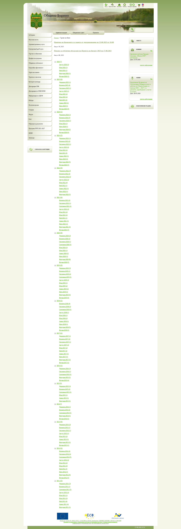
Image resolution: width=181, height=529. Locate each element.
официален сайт (63, 18)
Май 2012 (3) (63, 469)
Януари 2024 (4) (64, 132)
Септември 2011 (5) (65, 489)
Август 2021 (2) (64, 209)
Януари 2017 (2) (64, 362)
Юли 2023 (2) (63, 150)
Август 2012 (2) (64, 460)
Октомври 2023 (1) (65, 144)
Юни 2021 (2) (63, 215)
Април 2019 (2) (64, 289)
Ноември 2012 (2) (64, 451)
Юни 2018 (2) (63, 318)
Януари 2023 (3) (64, 165)
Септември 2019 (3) (65, 277)
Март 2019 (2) (63, 292)
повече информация (146, 65)
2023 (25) (59, 135)
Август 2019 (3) (64, 280)
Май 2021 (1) (63, 218)
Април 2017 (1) (64, 354)
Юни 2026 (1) (63, 67)
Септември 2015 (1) (65, 392)
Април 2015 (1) (64, 398)
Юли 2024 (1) (63, 123)
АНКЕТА (138, 40)
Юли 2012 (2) (63, 463)
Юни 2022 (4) (63, 182)
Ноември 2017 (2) (64, 339)
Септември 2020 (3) (65, 244)
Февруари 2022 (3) (65, 194)
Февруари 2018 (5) (65, 327)
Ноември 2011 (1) (64, 486)
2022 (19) (59, 168)
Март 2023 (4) (63, 159)
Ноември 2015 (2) (64, 389)
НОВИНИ (138, 49)
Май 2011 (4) (63, 501)
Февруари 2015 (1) (65, 401)
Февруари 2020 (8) (65, 259)
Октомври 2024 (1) (65, 120)
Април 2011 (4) (64, 504)
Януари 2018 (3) (64, 330)
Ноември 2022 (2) (64, 174)
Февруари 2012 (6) (65, 475)
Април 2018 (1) (64, 321)
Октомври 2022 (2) (65, 177)
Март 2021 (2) (63, 224)
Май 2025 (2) (63, 100)
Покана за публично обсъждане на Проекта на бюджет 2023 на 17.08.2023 (82, 51)
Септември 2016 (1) (65, 374)
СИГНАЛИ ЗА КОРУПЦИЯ (42, 149)
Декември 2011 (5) (65, 483)
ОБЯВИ (138, 77)
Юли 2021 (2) (63, 212)
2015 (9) (59, 383)
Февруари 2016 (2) (65, 377)
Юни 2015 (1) (63, 395)
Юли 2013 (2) (63, 436)
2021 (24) (59, 197)
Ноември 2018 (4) (64, 303)
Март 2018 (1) (63, 324)
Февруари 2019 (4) (65, 295)
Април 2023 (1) (64, 156)
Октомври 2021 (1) (65, 203)
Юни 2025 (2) (63, 97)
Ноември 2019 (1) (64, 271)
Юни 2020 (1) (63, 250)
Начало (56, 38)
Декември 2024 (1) (65, 115)
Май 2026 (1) (63, 70)
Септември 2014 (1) (65, 413)
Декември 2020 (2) (65, 236)
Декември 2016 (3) (65, 368)
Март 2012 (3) (63, 472)
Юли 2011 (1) (63, 495)
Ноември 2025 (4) (64, 85)
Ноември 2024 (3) (64, 118)
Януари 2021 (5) (64, 230)
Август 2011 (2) (64, 492)
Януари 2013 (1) (64, 445)
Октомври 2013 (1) (65, 430)
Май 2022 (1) (63, 185)
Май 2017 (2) (63, 351)
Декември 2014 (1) (65, 407)
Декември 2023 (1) (65, 138)
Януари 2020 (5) (64, 262)
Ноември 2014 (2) (64, 410)
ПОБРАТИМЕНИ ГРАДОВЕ (143, 106)
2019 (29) (59, 265)
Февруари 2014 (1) (65, 416)
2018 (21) (59, 301)
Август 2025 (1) (64, 91)
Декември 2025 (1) (65, 82)
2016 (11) (59, 365)
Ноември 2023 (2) (64, 141)
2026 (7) (59, 61)
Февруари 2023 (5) (65, 162)
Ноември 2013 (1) (64, 427)
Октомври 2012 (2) (65, 454)
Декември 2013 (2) (65, 424)
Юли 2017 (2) (63, 348)
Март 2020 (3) (63, 256)
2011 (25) (59, 481)
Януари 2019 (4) (64, 298)
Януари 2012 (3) (64, 478)
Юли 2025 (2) (63, 94)
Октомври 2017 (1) (65, 342)
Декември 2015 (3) (65, 386)
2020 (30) (59, 233)
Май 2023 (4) (63, 153)
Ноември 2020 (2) (64, 239)
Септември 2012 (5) (65, 457)
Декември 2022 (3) (65, 171)
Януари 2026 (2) (64, 76)
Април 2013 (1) (64, 439)
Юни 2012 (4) (63, 466)
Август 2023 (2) (64, 147)
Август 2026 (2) (64, 64)
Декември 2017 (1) (65, 336)
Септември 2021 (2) (65, 206)
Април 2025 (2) (64, 103)
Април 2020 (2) (64, 253)
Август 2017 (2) (64, 345)
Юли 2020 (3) (63, 247)
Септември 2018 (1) (65, 309)
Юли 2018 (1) (63, 315)
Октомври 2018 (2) (65, 306)
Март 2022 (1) (63, 191)
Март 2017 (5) (63, 357)
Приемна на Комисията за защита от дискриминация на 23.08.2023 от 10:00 (84, 42)
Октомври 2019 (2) (65, 274)
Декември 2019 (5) (65, 268)
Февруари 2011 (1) (65, 507)
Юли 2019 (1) (63, 283)
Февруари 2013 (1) (65, 442)
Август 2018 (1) (64, 312)
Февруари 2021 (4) (65, 227)
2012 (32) (59, 448)
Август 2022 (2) (64, 180)
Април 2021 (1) (64, 221)
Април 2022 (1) (64, 188)
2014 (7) (59, 404)
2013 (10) (59, 422)
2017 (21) (59, 333)
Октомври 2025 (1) (65, 88)
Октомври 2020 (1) (65, 241)
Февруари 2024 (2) (65, 129)
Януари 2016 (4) (64, 380)
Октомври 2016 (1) (65, 371)
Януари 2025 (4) (64, 109)
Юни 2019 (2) (63, 286)
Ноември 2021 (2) (64, 200)
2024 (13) (59, 112)
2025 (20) (59, 79)
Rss (151, 50)
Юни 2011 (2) (63, 498)
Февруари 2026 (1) (65, 73)
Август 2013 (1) (64, 433)
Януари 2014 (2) (64, 419)
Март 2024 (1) (63, 126)
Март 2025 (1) (63, 106)
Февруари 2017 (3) (65, 360)
